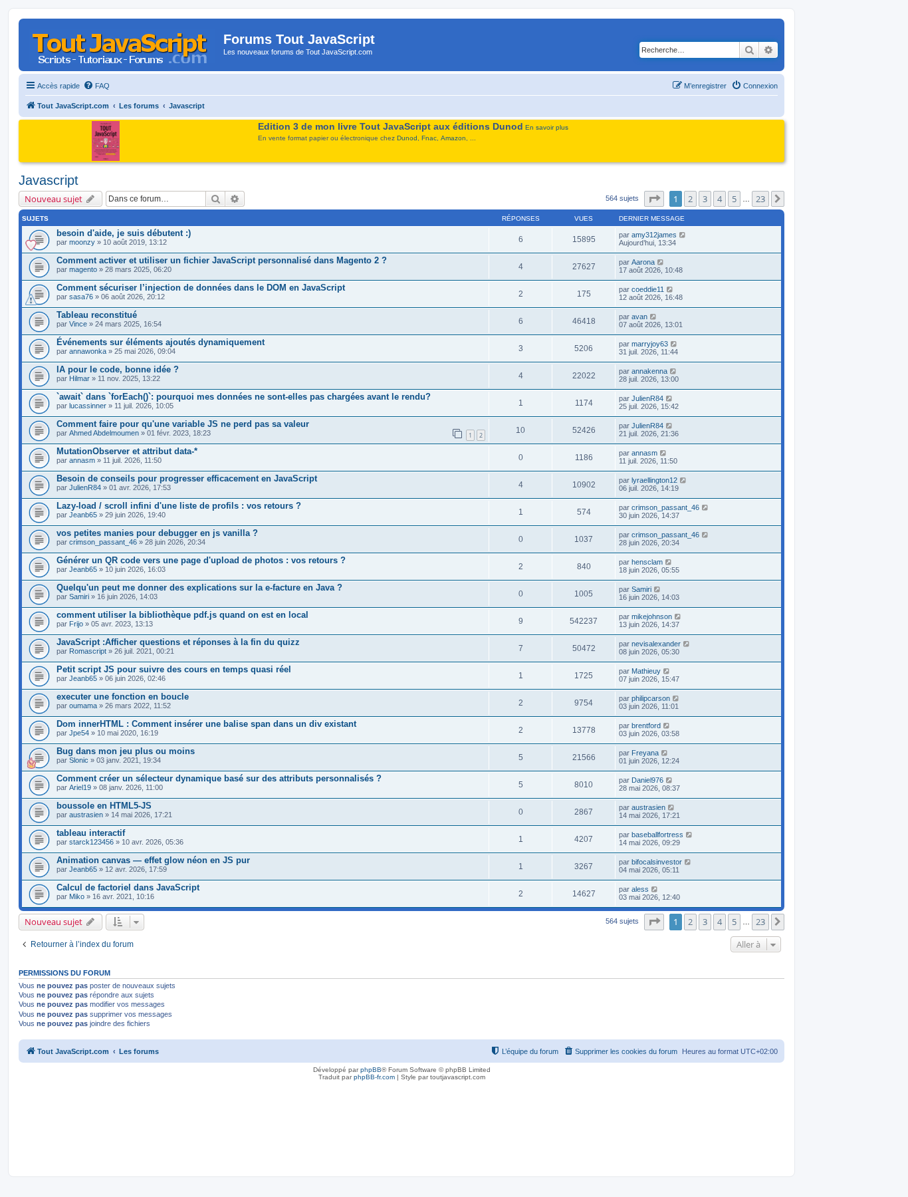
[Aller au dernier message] (683, 235)
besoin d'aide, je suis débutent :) (124, 233)
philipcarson (650, 698)
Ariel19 (80, 787)
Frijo (76, 624)
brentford (646, 726)
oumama (83, 706)
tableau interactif (91, 833)
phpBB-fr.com (374, 1077)
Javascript (48, 180)
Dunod (407, 138)
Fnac (429, 138)
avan (639, 317)
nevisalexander (656, 644)
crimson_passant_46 (665, 507)
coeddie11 (647, 289)
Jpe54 (79, 733)
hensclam (647, 562)
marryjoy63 (649, 344)
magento (83, 269)
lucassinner (87, 406)
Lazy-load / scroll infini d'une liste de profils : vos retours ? (179, 506)
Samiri (79, 596)
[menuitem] (96, 86)
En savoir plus (546, 127)
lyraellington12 (654, 480)
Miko (76, 896)
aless (640, 889)
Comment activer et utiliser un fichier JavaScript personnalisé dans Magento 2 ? (222, 260)
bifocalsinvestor (656, 862)
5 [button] (734, 199)
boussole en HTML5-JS (104, 806)
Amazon (453, 138)
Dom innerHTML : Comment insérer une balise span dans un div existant (206, 724)
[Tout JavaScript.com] (122, 43)
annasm (82, 460)
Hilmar (79, 378)
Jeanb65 (83, 515)
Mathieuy (646, 671)
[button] (654, 199)
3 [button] (705, 199)
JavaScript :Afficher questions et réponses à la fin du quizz (178, 642)
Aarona (643, 262)
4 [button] (719, 199)
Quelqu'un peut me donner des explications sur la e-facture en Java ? (199, 588)
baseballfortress (657, 835)
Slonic (78, 760)
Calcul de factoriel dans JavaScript (128, 887)
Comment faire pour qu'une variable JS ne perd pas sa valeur (183, 424)
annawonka (87, 351)
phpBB (371, 1069)
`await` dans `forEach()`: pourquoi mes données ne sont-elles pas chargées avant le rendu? (244, 397)
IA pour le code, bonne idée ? (118, 369)
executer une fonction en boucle (123, 697)
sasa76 (81, 297)
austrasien (86, 815)
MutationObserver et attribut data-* (127, 451)
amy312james (654, 235)
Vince (78, 324)
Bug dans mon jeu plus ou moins (126, 751)
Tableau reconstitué (97, 315)
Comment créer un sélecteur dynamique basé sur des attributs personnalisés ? (219, 778)
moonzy (82, 242)
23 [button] (760, 199)
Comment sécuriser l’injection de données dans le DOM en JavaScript (201, 288)
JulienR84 (647, 398)
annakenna (649, 371)
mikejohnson (651, 616)
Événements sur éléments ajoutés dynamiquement (161, 342)
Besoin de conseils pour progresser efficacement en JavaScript (187, 478)
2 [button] (690, 199)
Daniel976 (647, 780)
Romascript (87, 651)
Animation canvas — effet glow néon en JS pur (153, 860)
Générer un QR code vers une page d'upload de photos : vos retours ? (201, 560)
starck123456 (91, 842)
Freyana (645, 753)
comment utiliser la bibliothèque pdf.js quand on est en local (182, 615)
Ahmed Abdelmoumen (104, 433)
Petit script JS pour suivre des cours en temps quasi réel (174, 669)
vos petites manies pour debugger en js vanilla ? (157, 533)
